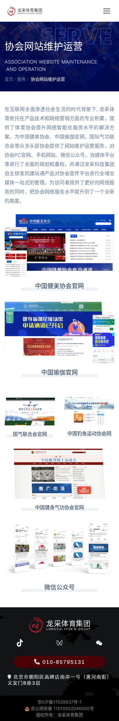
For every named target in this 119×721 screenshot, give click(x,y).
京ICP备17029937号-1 (60, 701)
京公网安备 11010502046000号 (62, 708)
